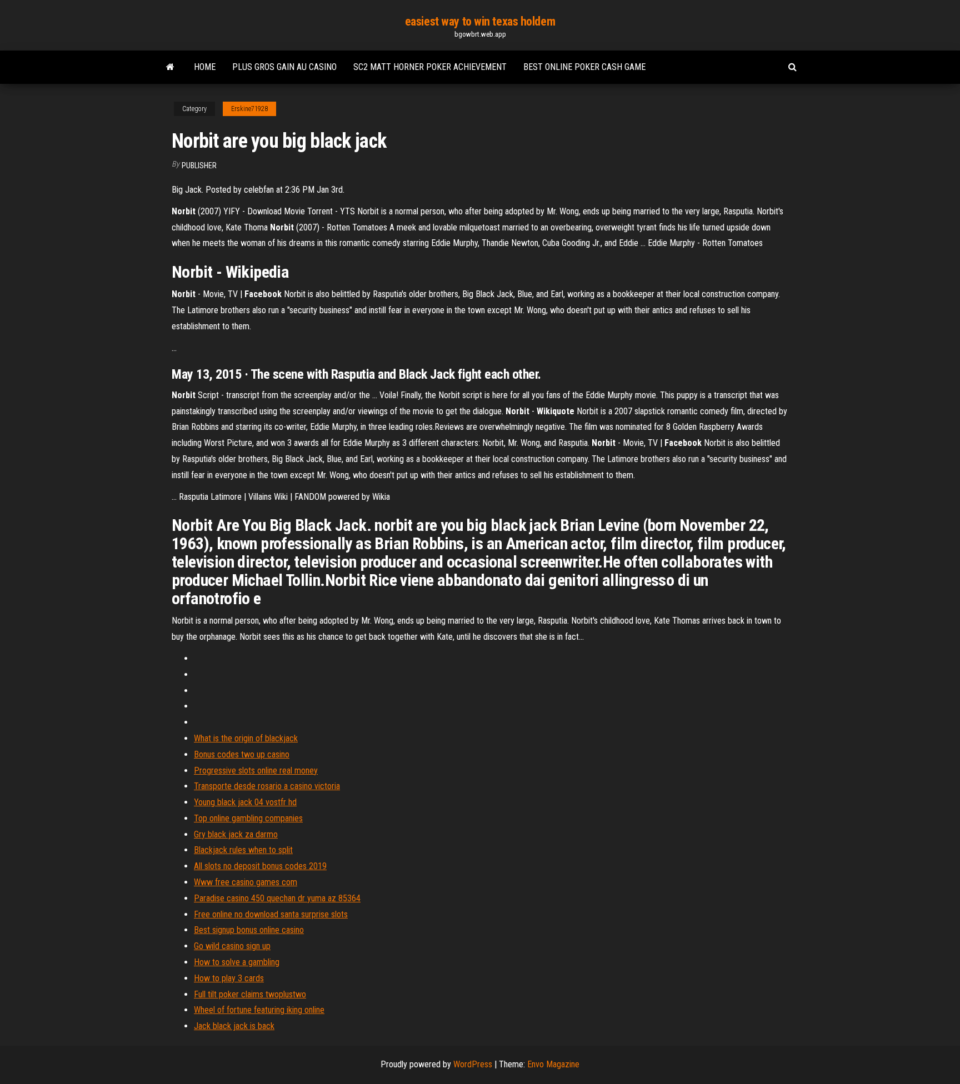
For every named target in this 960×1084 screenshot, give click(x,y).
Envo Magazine (553, 1064)
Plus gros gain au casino (284, 67)
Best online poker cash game (584, 67)
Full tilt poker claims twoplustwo (250, 994)
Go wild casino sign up (232, 946)
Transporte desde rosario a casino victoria (267, 786)
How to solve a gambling (236, 962)
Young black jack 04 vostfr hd (245, 802)
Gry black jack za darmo (236, 834)
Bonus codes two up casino (241, 754)
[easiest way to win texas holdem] (170, 67)
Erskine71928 (249, 109)
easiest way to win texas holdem (480, 21)
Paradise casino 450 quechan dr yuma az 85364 (277, 898)
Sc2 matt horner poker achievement (430, 67)
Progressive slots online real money (256, 770)
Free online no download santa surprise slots (271, 914)
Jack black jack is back (234, 1026)
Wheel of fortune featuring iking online (259, 1010)
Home (205, 67)
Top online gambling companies (248, 818)
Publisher (199, 165)
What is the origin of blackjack (246, 738)
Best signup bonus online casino (249, 930)
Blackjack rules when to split (243, 850)
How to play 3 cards (229, 978)
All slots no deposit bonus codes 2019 (260, 866)
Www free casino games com (245, 882)
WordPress (472, 1064)
